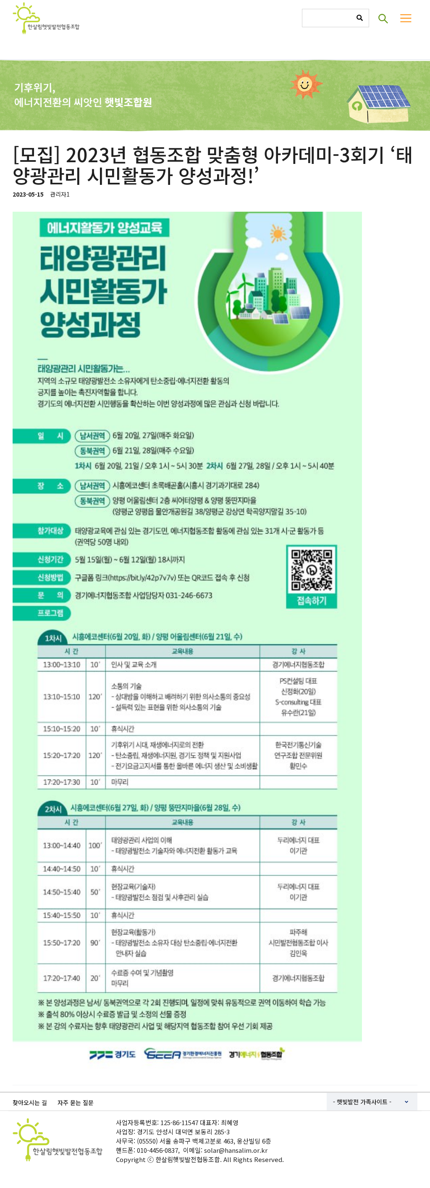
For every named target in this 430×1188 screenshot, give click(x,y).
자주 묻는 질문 (76, 1102)
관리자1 (60, 194)
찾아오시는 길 (30, 1102)
